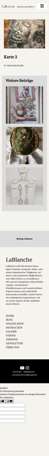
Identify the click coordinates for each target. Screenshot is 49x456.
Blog (9, 320)
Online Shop (15, 324)
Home (10, 316)
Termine (12, 339)
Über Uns (12, 347)
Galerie (11, 331)
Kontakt (17, 372)
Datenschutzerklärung (24, 375)
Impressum (29, 372)
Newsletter (14, 343)
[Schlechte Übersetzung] (9, 401)
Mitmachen (14, 328)
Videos (11, 335)
